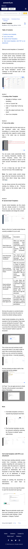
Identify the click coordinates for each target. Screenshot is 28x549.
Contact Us (21, 533)
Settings (5, 20)
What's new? (10, 536)
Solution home (5, 19)
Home (5, 533)
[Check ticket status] (26, 13)
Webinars (18, 536)
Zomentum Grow (15, 19)
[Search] (19, 13)
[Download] (11, 282)
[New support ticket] (24, 13)
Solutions (12, 533)
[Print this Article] (25, 23)
